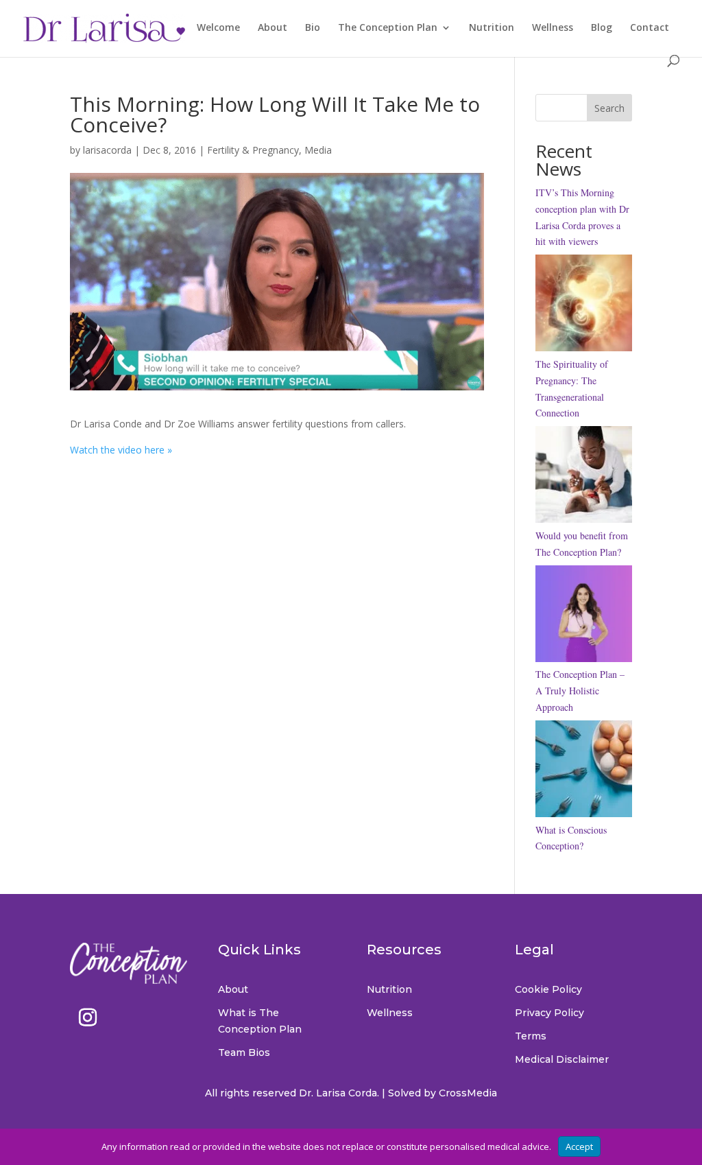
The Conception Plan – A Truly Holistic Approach (580, 691)
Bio (312, 28)
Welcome (218, 28)
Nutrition (491, 28)
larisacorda (107, 149)
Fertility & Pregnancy (253, 149)
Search (609, 108)
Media (318, 149)
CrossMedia (468, 1093)
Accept (579, 1146)
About (272, 28)
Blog (601, 28)
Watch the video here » (121, 449)
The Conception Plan (387, 28)
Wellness (552, 28)
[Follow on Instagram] (88, 1017)
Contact (649, 28)
